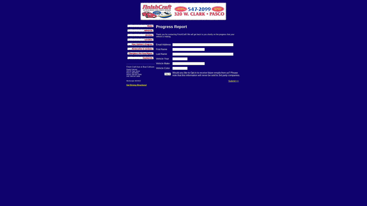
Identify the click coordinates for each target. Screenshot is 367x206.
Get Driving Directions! (136, 85)
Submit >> (233, 81)
